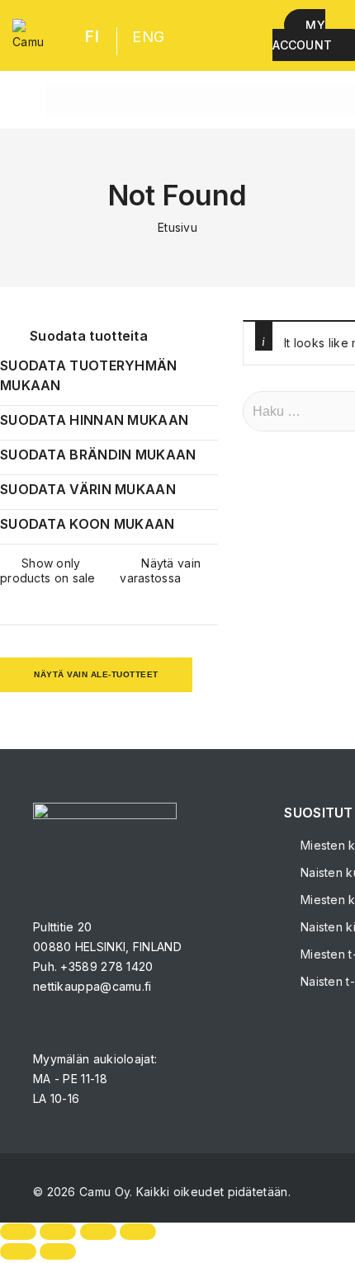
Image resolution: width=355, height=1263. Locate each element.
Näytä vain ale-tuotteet (96, 674)
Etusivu (177, 227)
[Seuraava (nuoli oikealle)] (58, 1251)
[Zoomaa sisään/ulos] (18, 1231)
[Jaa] (98, 1231)
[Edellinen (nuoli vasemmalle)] (18, 1251)
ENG (148, 36)
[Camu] (28, 35)
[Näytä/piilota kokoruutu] (58, 1231)
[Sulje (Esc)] (138, 1231)
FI (92, 36)
